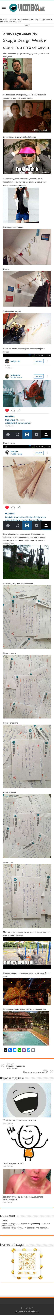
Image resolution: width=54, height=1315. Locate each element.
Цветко (5, 1220)
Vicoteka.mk (33, 1311)
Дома (4, 19)
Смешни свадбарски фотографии (15, 1066)
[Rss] (21, 1308)
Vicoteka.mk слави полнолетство (19, 1120)
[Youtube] (30, 1308)
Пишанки (12, 19)
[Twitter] (26, 1308)
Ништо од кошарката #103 (35, 1071)
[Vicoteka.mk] (27, 7)
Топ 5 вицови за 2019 (13, 1163)
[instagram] (32, 1308)
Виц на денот (7, 1216)
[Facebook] (24, 1308)
